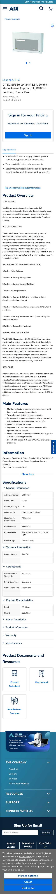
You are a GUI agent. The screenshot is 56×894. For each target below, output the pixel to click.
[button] (53, 447)
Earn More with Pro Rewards (30, 1)
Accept (28, 882)
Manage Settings (28, 875)
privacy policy (25, 856)
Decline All (28, 888)
